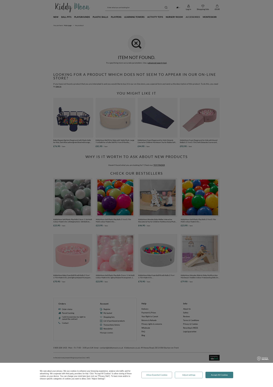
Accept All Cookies (219, 375)
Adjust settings (188, 375)
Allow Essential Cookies (156, 375)
